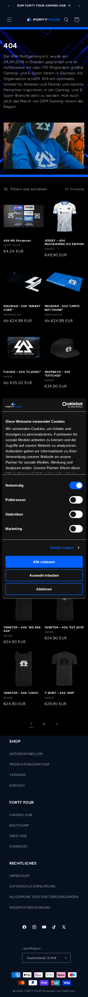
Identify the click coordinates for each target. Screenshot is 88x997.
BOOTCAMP (19, 825)
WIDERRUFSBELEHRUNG (29, 908)
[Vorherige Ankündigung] (9, 6)
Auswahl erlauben (44, 575)
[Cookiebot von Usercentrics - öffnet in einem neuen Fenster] (63, 405)
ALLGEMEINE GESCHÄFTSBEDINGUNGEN (44, 897)
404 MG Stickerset (17, 240)
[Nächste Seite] (57, 724)
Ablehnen (44, 589)
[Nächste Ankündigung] (79, 6)
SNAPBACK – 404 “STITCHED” (57, 373)
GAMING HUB (20, 815)
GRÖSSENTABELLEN (26, 754)
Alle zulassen (44, 562)
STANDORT (18, 846)
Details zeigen (61, 548)
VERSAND (17, 775)
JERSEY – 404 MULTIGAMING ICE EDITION (64, 242)
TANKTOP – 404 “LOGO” (21, 693)
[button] (9, 19)
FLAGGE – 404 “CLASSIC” (22, 372)
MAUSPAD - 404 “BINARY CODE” (22, 308)
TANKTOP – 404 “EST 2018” (64, 627)
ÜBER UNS (18, 836)
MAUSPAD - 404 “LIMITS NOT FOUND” (62, 308)
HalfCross (68, 991)
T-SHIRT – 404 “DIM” (60, 693)
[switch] (76, 499)
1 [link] (31, 724)
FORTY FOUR (32, 991)
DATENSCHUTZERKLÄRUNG (32, 886)
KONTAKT (17, 786)
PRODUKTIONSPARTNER (29, 764)
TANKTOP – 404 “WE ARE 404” (22, 629)
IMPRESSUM (19, 876)
